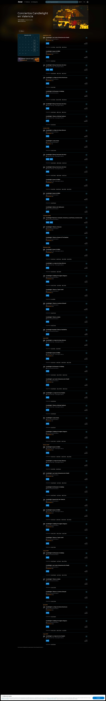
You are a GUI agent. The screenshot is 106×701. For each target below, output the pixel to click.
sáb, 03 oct (53, 427)
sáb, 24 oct (64, 73)
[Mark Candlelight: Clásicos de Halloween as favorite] (86, 207)
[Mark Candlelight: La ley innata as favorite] (86, 141)
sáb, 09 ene (58, 189)
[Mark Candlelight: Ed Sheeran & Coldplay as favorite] (86, 92)
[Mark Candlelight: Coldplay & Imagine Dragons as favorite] (86, 276)
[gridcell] (34, 41)
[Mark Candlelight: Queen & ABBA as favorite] (86, 52)
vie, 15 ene (53, 47)
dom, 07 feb (58, 47)
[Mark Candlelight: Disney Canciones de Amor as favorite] (86, 65)
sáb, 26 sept (53, 73)
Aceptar (98, 697)
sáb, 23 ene (53, 124)
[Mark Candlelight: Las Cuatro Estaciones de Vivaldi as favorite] (86, 38)
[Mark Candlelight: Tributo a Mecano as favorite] (86, 227)
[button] (21, 31)
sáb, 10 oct (59, 73)
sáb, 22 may (53, 401)
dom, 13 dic (53, 441)
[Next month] (32, 35)
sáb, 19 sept (53, 374)
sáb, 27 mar (53, 313)
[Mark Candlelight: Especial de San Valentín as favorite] (86, 500)
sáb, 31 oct (53, 60)
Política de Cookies (5, 698)
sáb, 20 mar (64, 47)
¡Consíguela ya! (23, 60)
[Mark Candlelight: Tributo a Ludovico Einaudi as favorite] (86, 304)
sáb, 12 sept (53, 112)
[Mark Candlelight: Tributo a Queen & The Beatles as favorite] (86, 238)
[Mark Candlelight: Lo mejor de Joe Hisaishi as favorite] (86, 393)
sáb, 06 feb (64, 189)
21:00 (47, 57)
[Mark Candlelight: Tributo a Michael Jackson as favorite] (86, 117)
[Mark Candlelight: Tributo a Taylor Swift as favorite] (86, 290)
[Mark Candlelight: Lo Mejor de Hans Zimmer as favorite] (86, 131)
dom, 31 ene (53, 150)
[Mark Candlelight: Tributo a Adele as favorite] (86, 317)
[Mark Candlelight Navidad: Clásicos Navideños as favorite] (86, 330)
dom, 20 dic (53, 587)
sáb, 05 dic (53, 189)
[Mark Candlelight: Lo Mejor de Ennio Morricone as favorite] (86, 78)
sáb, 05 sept (53, 203)
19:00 (47, 43)
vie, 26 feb (59, 285)
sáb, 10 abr (53, 87)
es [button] (81, 1)
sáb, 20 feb (69, 189)
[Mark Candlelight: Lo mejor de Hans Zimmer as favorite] (86, 264)
